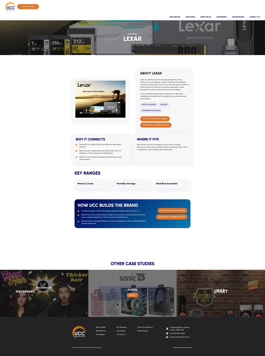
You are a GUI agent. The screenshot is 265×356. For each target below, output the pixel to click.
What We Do (205, 17)
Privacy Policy (142, 331)
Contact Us (254, 17)
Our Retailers (238, 17)
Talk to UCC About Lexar (155, 119)
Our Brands (221, 17)
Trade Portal (28, 6)
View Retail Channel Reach (156, 125)
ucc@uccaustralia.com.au (180, 337)
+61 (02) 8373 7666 (177, 333)
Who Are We (175, 17)
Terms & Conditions (145, 327)
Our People (190, 17)
